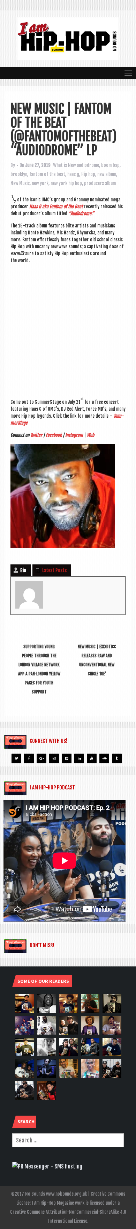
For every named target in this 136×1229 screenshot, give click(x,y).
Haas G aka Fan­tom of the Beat (56, 206)
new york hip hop (66, 183)
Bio (23, 570)
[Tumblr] (117, 758)
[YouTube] (92, 758)
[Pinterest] (66, 758)
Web (90, 435)
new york (40, 183)
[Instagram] (54, 758)
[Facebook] (29, 758)
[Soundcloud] (104, 758)
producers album (100, 183)
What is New (64, 165)
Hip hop (88, 174)
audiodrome (88, 165)
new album (106, 174)
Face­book (54, 435)
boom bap (110, 165)
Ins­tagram (74, 435)
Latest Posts (54, 570)
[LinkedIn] (79, 758)
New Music (20, 183)
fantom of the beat (47, 174)
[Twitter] (16, 758)
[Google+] (41, 758)
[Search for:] (68, 1140)
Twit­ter (36, 435)
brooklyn (18, 174)
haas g (73, 174)
